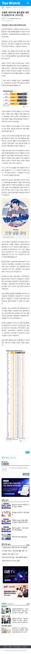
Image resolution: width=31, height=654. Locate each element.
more (27, 544)
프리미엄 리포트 (7, 626)
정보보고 (4, 606)
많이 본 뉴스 (6, 544)
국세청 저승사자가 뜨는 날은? (11, 560)
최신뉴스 (8, 7)
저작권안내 (24, 646)
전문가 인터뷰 (6, 616)
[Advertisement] (15, 639)
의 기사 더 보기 (9, 457)
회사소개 (5, 646)
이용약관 (10, 646)
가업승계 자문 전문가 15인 (10, 554)
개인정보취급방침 (17, 646)
